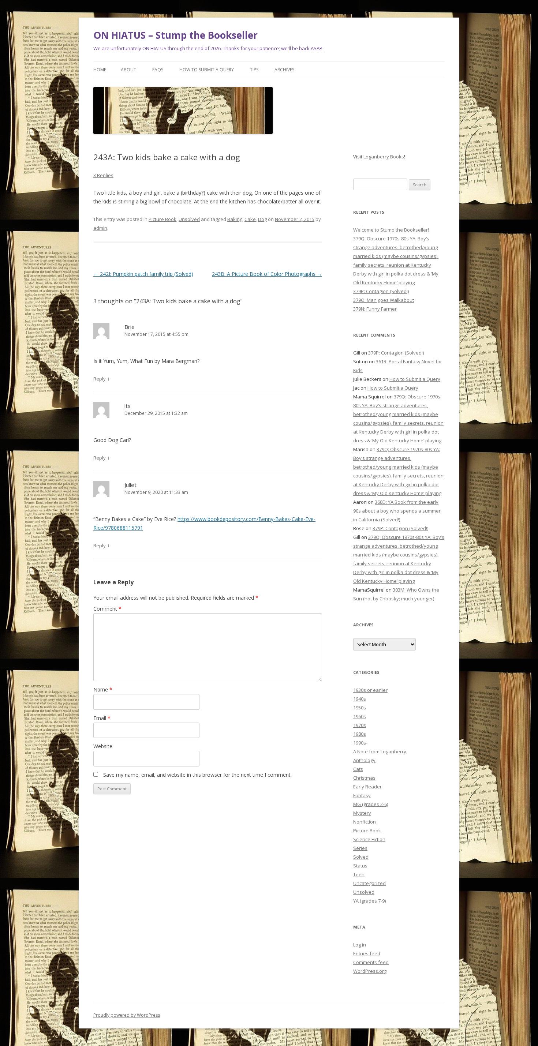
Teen (359, 874)
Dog (262, 219)
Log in (359, 944)
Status (360, 865)
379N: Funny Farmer (375, 308)
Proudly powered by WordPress (126, 1015)
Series (360, 848)
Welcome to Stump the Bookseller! (391, 229)
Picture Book (162, 219)
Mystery (362, 813)
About (128, 70)
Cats (358, 769)
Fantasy (362, 795)
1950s (359, 707)
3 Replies (103, 175)
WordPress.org (369, 971)
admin (100, 228)
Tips (254, 70)
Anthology (364, 760)
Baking (234, 219)
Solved (361, 857)
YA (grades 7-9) (369, 900)
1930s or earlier (370, 690)
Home (99, 70)
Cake (250, 219)
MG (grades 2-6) (370, 804)
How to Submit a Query (206, 70)
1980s (359, 734)
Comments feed (371, 962)
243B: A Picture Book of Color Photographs (267, 273)
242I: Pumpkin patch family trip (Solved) (143, 273)
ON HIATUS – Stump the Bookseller (175, 35)
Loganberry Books (383, 156)
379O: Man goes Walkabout (383, 300)
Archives (284, 70)
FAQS (157, 70)
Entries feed (366, 953)
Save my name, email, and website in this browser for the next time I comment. (197, 774)
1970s (359, 725)
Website (102, 746)
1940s (359, 699)
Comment (107, 608)
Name (102, 689)
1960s (359, 716)
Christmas (364, 778)
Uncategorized (369, 883)
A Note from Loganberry (379, 751)
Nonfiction (364, 821)
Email (102, 718)
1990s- (360, 742)
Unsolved (189, 219)
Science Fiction (369, 839)
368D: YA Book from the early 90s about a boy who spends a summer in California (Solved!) (397, 511)
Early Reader (367, 786)
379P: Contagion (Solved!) (381, 291)
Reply (99, 378)
